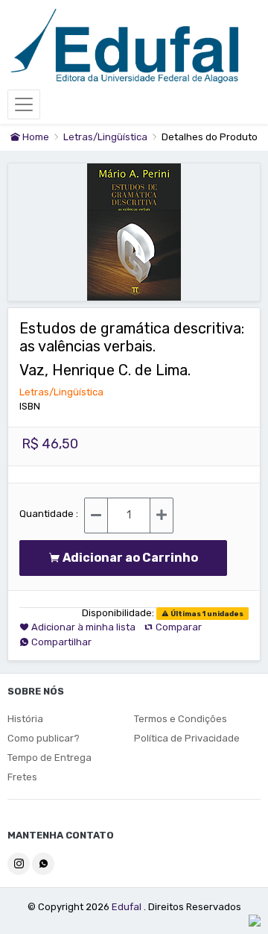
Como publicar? (43, 738)
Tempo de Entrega (49, 757)
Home (34, 136)
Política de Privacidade (187, 738)
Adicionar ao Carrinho (133, 558)
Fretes (22, 777)
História (25, 718)
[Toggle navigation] (23, 104)
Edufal (128, 906)
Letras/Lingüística (106, 136)
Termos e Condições (180, 718)
